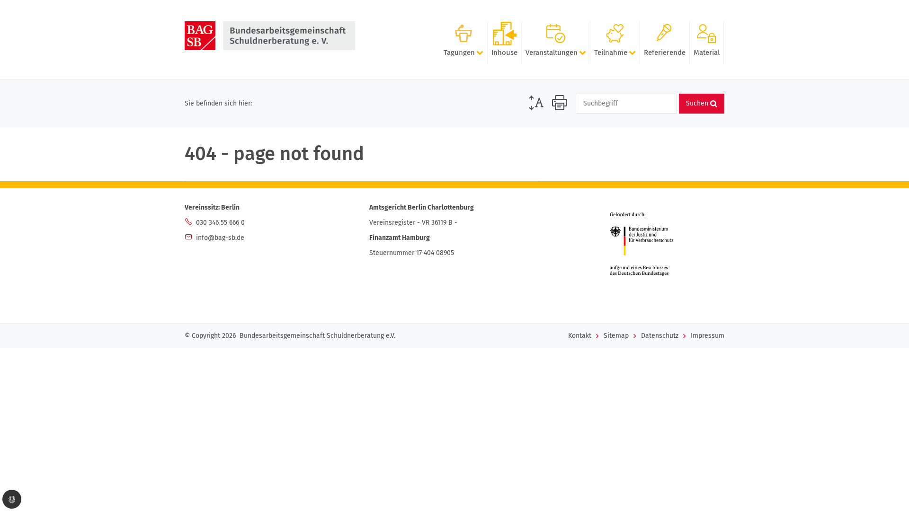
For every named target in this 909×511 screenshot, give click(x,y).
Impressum (707, 336)
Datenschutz (659, 336)
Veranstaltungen (552, 52)
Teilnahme (610, 52)
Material (707, 52)
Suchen (698, 103)
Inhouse (504, 52)
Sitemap (616, 336)
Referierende (665, 52)
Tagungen (459, 52)
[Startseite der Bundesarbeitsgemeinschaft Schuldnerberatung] (270, 35)
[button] (11, 499)
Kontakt (579, 336)
